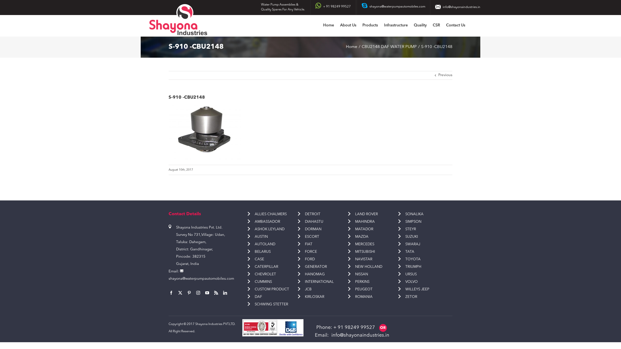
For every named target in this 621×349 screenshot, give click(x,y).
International (319, 282)
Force (311, 252)
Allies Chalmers (271, 214)
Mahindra (365, 222)
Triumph (413, 267)
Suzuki (411, 237)
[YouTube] (207, 293)
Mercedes (364, 244)
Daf (258, 297)
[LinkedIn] (225, 293)
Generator (316, 267)
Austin (261, 237)
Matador (364, 229)
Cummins (263, 282)
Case (259, 259)
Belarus (263, 252)
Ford (310, 259)
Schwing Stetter (271, 304)
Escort (312, 237)
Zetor (411, 297)
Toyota (413, 259)
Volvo (411, 282)
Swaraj (412, 244)
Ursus (411, 274)
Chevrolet (265, 274)
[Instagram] (198, 293)
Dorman (313, 229)
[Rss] (216, 293)
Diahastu (314, 222)
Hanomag (315, 274)
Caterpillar (266, 267)
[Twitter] (180, 293)
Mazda (361, 237)
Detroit (312, 214)
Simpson (413, 222)
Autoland (265, 244)
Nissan (361, 274)
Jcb (308, 289)
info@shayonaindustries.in (461, 7)
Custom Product (272, 289)
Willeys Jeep (417, 289)
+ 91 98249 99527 (354, 327)
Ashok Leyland (270, 229)
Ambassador (267, 222)
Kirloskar (314, 297)
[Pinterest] (189, 293)
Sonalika (414, 214)
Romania (364, 297)
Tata (409, 252)
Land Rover (366, 214)
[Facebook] (171, 293)
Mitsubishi (365, 252)
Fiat (308, 244)
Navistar (363, 259)
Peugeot (364, 289)
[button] (472, 26)
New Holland (368, 267)
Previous (445, 75)
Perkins (362, 282)
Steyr (410, 229)
